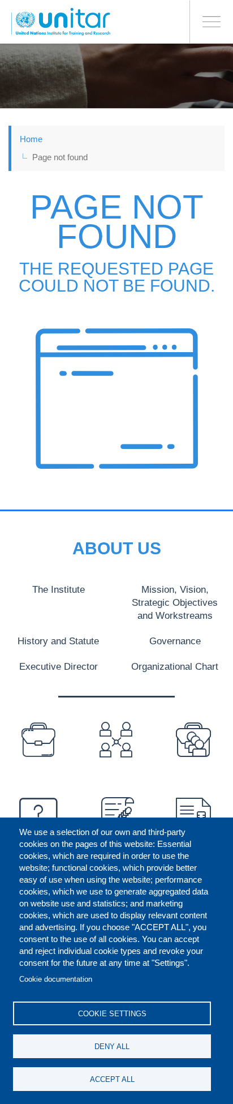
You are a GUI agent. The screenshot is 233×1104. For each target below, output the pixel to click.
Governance (175, 641)
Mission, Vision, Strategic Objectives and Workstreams (175, 602)
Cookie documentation (55, 979)
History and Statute (58, 641)
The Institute (58, 589)
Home (31, 139)
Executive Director (58, 666)
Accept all (112, 1079)
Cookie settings (112, 1013)
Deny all (112, 1046)
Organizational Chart (174, 666)
